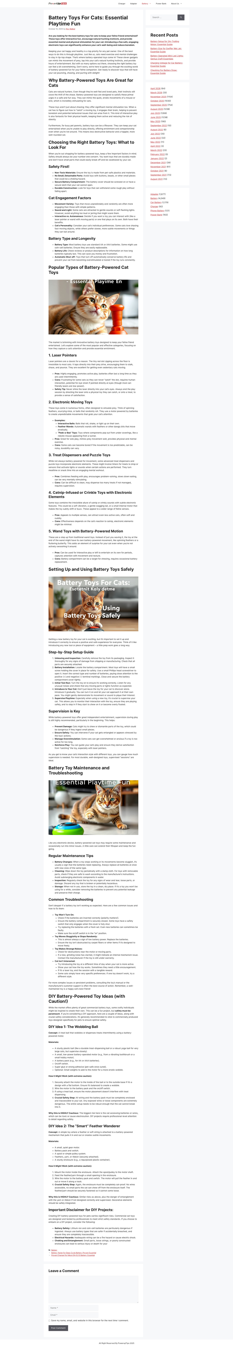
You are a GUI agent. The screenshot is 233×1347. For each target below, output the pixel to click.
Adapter (133, 3)
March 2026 (156, 92)
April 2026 (155, 88)
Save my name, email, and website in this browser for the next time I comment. (90, 1320)
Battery (145, 3)
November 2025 (158, 97)
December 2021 (158, 162)
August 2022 (156, 129)
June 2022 (155, 138)
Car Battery (156, 202)
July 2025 (155, 113)
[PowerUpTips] (58, 3)
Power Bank (161, 3)
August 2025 (156, 109)
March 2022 (156, 150)
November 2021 (158, 167)
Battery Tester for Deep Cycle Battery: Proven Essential (73, 1253)
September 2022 (158, 125)
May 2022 (155, 142)
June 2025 (155, 117)
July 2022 (155, 134)
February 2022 (157, 154)
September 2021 (158, 175)
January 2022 (157, 158)
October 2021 (157, 171)
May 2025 (155, 121)
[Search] (181, 17)
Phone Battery (157, 210)
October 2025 (157, 101)
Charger (121, 3)
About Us (175, 3)
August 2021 (156, 179)
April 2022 (155, 146)
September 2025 (158, 105)
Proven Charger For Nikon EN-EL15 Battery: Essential (73, 1255)
